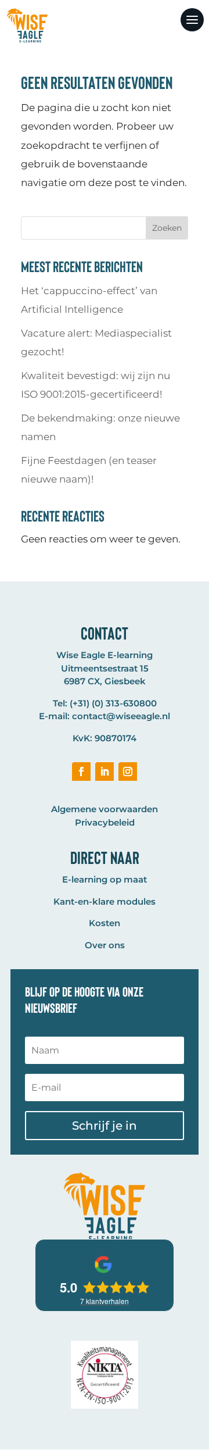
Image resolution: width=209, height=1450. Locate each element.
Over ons (105, 945)
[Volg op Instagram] (127, 771)
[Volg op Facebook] (81, 771)
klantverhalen (104, 1301)
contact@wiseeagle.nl (121, 716)
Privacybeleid (105, 822)
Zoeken (167, 228)
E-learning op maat (104, 879)
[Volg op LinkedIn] (104, 771)
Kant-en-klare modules (104, 901)
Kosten (104, 922)
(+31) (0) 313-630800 (113, 703)
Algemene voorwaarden (104, 809)
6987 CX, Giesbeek (105, 681)
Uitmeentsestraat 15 (105, 668)
